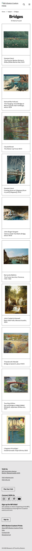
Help (3, 530)
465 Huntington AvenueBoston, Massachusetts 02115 (11, 472)
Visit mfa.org (6, 480)
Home (3, 12)
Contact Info (6, 533)
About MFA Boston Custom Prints (12, 528)
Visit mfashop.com (8, 477)
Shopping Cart (6, 535)
